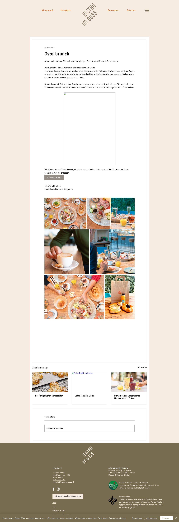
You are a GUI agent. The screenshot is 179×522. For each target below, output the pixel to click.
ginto (121, 505)
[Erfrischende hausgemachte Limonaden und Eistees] (129, 382)
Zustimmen (166, 518)
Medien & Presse (58, 511)
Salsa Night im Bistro (84, 396)
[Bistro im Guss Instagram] (58, 489)
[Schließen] (176, 518)
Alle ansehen (142, 367)
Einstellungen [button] (137, 518)
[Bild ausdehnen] (65, 213)
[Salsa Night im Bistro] (89, 382)
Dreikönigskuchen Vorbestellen (49, 396)
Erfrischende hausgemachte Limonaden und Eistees (127, 397)
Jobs (54, 503)
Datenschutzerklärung (117, 518)
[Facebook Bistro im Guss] (53, 489)
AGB (54, 507)
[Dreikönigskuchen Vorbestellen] (50, 382)
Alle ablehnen (151, 518)
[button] (147, 10)
